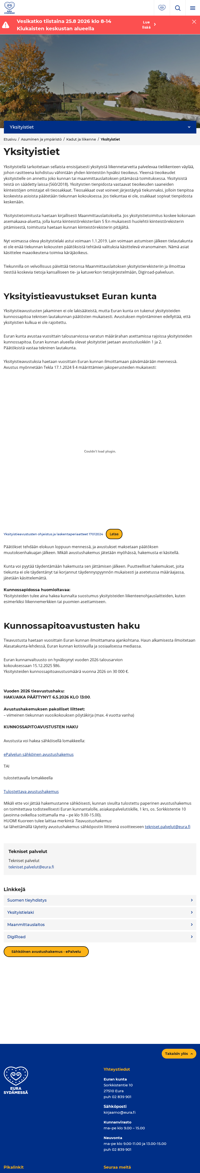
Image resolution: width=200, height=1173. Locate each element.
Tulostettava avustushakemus (31, 791)
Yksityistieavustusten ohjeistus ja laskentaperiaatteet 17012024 (53, 534)
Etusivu (10, 139)
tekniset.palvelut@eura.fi (167, 826)
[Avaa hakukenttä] (177, 8)
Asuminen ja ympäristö (41, 139)
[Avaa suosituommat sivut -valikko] (162, 8)
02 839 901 (121, 1096)
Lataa (114, 534)
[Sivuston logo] (9, 7)
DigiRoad (16, 937)
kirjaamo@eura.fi (120, 1112)
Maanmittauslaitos (26, 924)
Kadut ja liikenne (81, 139)
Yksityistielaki (20, 912)
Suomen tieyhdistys (27, 900)
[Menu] (192, 8)
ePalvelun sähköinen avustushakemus (39, 754)
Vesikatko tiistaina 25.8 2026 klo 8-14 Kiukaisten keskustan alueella (64, 24)
